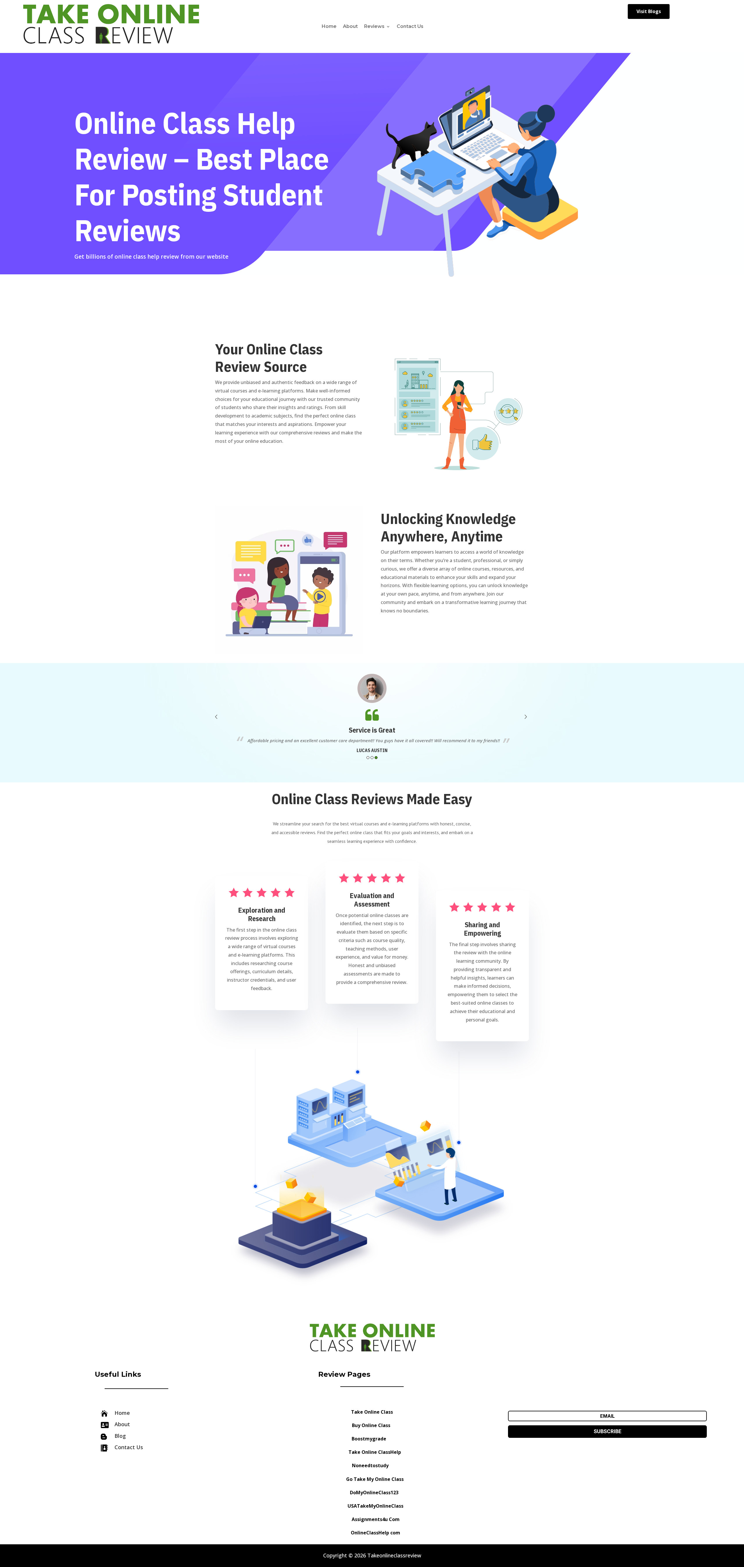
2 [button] (372, 757)
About (350, 26)
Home (329, 26)
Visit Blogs (648, 11)
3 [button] (376, 757)
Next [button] (527, 718)
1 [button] (367, 757)
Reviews (374, 26)
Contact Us (410, 26)
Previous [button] (217, 718)
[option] (372, 714)
